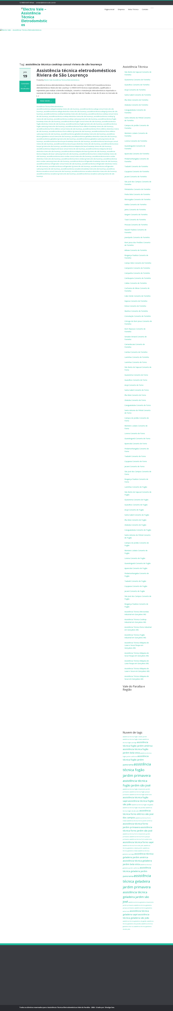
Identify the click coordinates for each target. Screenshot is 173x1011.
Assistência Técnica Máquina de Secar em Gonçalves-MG (137, 677)
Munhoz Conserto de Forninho (136, 311)
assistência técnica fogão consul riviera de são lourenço (81, 121)
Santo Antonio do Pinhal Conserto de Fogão (138, 536)
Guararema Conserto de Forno (136, 375)
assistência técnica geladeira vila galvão (135, 921)
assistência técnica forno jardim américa (139, 821)
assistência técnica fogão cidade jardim (135, 737)
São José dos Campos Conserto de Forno (138, 472)
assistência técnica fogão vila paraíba (134, 807)
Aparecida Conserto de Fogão (136, 568)
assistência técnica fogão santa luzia (141, 794)
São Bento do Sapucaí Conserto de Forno (138, 368)
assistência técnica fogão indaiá (132, 739)
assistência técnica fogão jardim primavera (137, 770)
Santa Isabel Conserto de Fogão (137, 515)
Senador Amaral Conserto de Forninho (136, 338)
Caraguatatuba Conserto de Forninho (135, 111)
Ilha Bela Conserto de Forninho (136, 100)
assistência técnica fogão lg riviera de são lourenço (84, 124)
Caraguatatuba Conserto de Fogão (138, 530)
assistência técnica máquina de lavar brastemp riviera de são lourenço (85, 146)
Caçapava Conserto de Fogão (136, 586)
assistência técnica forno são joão (133, 845)
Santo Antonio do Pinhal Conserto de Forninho (138, 119)
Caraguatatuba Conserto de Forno (138, 405)
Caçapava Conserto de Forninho (137, 171)
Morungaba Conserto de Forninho (138, 199)
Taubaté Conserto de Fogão (135, 581)
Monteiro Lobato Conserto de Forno (136, 427)
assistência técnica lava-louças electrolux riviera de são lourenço (77, 144)
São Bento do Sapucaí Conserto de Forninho (138, 73)
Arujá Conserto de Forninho (135, 90)
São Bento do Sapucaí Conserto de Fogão (138, 493)
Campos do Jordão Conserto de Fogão (137, 544)
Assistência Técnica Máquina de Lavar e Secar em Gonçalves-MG (137, 669)
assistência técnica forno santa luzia (141, 839)
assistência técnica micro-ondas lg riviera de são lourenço (82, 159)
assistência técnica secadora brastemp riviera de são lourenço (83, 169)
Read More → (46, 101)
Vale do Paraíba (25, 990)
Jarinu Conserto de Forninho (135, 209)
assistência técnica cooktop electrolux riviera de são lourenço (71, 116)
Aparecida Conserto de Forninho (137, 154)
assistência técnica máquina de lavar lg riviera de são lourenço (83, 151)
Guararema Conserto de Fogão (136, 500)
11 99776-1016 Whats (94, 966)
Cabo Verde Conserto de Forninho (138, 296)
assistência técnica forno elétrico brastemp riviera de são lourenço (89, 126)
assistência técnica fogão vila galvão (142, 805)
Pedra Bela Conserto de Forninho (137, 194)
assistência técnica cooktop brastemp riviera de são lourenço (66, 114)
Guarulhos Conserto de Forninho (137, 85)
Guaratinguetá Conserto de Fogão (138, 563)
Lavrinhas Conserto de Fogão (136, 487)
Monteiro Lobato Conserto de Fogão (136, 551)
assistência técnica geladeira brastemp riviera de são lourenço (83, 134)
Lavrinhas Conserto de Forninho (137, 357)
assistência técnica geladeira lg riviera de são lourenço (56, 139)
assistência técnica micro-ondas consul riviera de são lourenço (69, 156)
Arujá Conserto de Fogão (134, 510)
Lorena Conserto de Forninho (136, 141)
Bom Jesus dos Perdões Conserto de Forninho (137, 243)
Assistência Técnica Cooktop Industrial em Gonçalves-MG (135, 620)
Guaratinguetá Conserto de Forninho (135, 147)
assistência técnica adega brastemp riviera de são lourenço (58, 109)
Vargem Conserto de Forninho (136, 214)
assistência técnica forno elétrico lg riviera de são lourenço (70, 131)
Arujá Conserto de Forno (134, 385)
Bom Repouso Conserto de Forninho (135, 330)
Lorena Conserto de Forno (135, 433)
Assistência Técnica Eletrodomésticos (50, 106)
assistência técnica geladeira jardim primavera (137, 881)
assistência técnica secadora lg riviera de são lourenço (56, 174)
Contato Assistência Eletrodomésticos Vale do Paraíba (29, 977)
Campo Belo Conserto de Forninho (138, 263)
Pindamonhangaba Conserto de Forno (137, 449)
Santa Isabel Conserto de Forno (137, 390)
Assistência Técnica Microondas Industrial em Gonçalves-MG (137, 613)
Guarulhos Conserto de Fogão (136, 505)
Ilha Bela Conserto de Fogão (135, 520)
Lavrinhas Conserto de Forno (136, 362)
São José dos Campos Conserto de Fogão (138, 597)
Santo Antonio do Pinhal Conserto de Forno (138, 411)
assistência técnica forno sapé (138, 842)
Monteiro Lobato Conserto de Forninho (136, 134)
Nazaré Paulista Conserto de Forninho (135, 231)
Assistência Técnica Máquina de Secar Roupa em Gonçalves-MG (137, 654)
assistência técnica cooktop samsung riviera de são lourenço (75, 119)
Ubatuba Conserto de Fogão (135, 525)
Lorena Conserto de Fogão (135, 558)
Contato (145, 9)
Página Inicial (24, 959)
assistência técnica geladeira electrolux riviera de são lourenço (94, 136)
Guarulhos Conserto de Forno (136, 380)
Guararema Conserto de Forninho (137, 80)
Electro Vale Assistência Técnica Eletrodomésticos (61, 80)
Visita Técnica (133, 9)
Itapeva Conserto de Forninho (136, 301)
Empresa (121, 9)
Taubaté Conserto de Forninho (136, 166)
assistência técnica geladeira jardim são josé (136, 896)
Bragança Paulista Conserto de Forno (136, 480)
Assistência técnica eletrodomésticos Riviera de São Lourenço (76, 73)
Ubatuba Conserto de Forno (135, 400)
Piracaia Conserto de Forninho (136, 225)
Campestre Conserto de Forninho (137, 268)
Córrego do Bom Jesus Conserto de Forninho (138, 322)
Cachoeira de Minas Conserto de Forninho (137, 289)
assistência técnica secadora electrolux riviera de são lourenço (94, 171)
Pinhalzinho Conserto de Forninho (137, 189)
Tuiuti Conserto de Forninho (135, 219)
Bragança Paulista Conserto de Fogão (136, 605)
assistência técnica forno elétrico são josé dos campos (138, 814)
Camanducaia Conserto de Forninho (135, 345)
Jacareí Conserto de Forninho (136, 176)
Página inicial (109, 9)
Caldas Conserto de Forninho (136, 283)
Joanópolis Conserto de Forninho (137, 237)
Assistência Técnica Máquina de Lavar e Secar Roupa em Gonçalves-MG (137, 645)
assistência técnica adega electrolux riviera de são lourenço (65, 111)
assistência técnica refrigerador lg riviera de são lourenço (69, 166)
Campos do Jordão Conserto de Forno (137, 419)
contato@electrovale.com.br (46, 3)
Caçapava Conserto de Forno (136, 461)
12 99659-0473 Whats (26, 3)
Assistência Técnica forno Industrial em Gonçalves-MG (138, 628)
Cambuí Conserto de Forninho (136, 352)
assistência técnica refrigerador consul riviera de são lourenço (59, 164)
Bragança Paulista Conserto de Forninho (136, 256)
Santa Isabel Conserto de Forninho (138, 95)
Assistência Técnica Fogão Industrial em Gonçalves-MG (135, 636)
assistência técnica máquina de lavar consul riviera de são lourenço (61, 149)
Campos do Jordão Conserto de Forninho (137, 126)
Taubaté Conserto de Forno (135, 456)
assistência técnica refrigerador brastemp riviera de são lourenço (93, 161)
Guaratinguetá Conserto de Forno (137, 438)
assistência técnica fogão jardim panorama (136, 760)
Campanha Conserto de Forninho (137, 273)
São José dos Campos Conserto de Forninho (138, 182)
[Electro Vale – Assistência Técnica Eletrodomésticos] (35, 16)
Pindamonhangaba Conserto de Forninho (137, 160)
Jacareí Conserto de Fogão (135, 591)
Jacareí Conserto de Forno (135, 466)
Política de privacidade (27, 969)
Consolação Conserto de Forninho (138, 316)
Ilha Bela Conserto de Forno (135, 395)
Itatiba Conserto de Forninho (136, 204)
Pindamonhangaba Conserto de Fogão (137, 574)
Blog (21, 985)
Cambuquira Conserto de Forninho (138, 278)
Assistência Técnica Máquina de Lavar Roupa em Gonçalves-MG (137, 662)
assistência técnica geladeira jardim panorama (137, 872)
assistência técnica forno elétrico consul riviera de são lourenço (59, 129)
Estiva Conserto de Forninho (135, 306)
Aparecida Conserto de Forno (136, 443)
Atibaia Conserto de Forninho (136, 250)
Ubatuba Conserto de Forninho (136, 105)
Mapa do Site (24, 995)
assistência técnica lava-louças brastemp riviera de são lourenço (67, 141)
